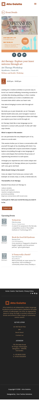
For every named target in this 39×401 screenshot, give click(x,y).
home (7, 291)
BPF (19, 330)
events (12, 291)
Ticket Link (7, 208)
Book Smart (20, 332)
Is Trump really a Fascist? (21, 254)
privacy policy (29, 291)
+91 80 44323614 (20, 357)
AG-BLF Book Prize (19, 327)
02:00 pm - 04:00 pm (14, 81)
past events (19, 291)
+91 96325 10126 (20, 355)
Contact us (19, 335)
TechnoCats (16, 220)
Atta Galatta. (26, 389)
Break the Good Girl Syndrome (23, 237)
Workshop (20, 73)
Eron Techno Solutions (24, 394)
